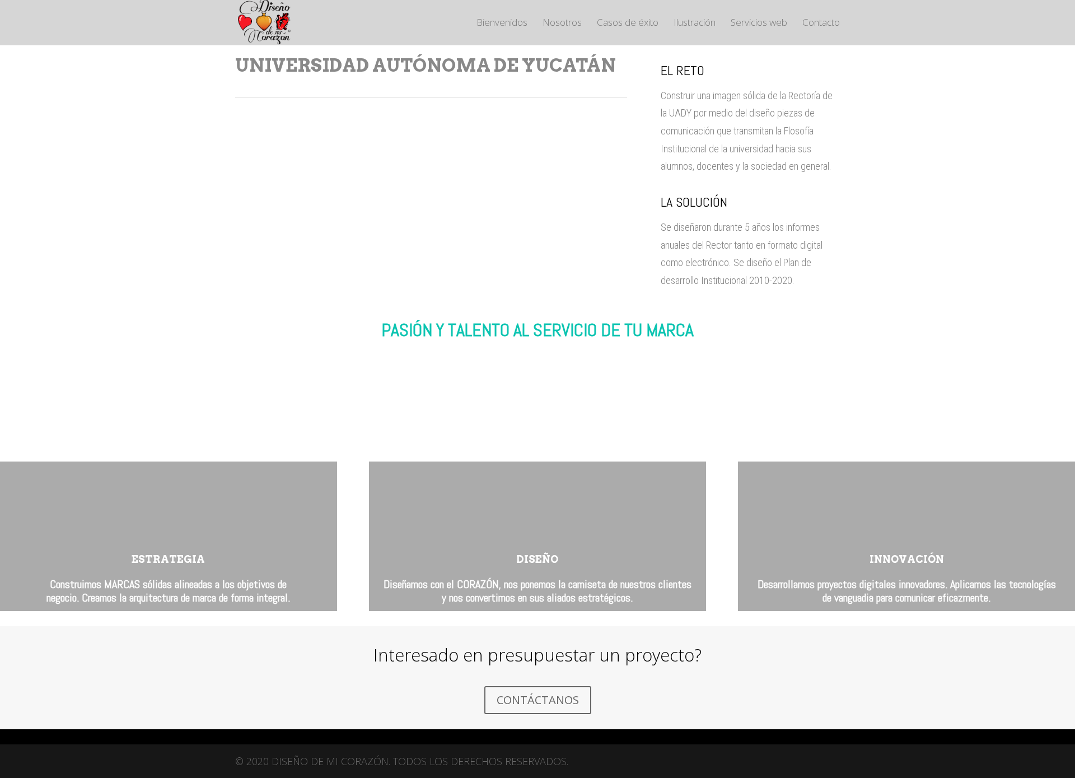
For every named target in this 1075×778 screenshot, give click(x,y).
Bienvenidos (501, 23)
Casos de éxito (627, 23)
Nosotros (562, 23)
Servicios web (759, 23)
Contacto (821, 23)
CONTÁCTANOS (538, 699)
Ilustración (695, 23)
